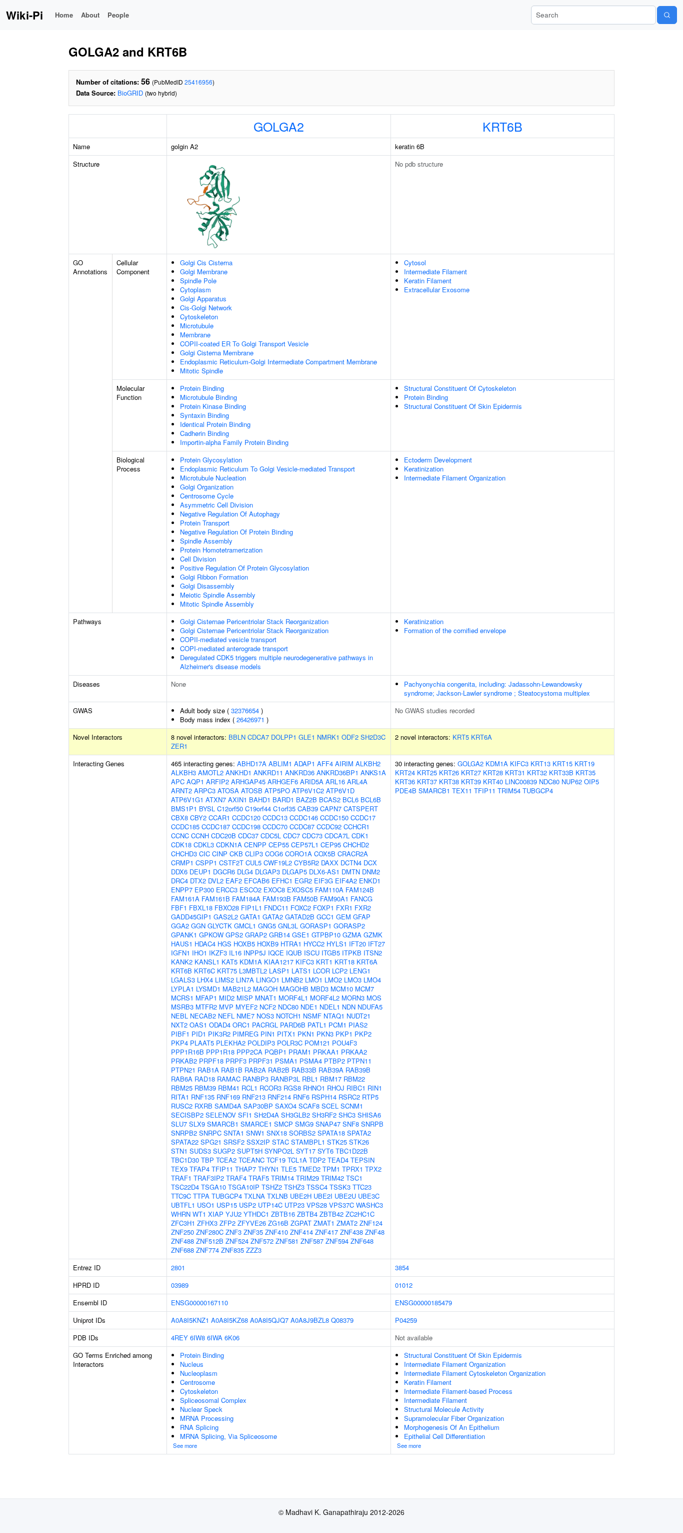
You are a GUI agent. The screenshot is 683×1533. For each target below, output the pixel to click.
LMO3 (353, 979)
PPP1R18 (220, 1052)
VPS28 (316, 1205)
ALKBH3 (183, 772)
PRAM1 (299, 1052)
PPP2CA (249, 1052)
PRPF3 (236, 1061)
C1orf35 (284, 808)
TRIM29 (307, 1178)
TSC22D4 (185, 1187)
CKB (236, 853)
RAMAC (228, 1079)
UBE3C (369, 1196)
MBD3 (319, 988)
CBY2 (198, 817)
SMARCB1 (222, 1124)
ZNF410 (276, 1232)
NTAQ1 (334, 1015)
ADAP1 (304, 763)
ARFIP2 (217, 781)
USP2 (247, 1205)
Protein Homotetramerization (221, 550)
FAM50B (305, 898)
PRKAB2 (184, 1061)
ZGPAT (301, 1223)
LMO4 (372, 979)
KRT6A (481, 737)
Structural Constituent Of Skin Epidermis (463, 406)
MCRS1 (182, 997)
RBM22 (354, 1079)
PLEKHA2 (231, 1043)
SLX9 (197, 1124)
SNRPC (210, 1133)
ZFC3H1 (183, 1223)
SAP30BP (258, 1106)
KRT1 (324, 961)
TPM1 (331, 1169)
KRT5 (460, 737)
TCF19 (276, 1160)
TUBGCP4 (227, 1196)
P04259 (406, 1320)
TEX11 (462, 790)
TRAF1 (181, 1178)
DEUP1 (200, 871)
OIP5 (591, 781)
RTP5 (370, 1097)
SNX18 (276, 1133)
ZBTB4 (307, 1214)
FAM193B (276, 898)
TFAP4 (200, 1169)
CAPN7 (331, 808)
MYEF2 (247, 1006)
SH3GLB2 (295, 1115)
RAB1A (208, 1070)
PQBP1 (275, 1052)
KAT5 (230, 961)
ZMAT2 (347, 1223)
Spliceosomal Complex (213, 1400)
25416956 (198, 82)
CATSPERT (361, 808)
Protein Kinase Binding (213, 406)
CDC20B (223, 835)
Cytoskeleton (199, 316)
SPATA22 (184, 1142)
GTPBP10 (326, 934)
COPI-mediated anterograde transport (234, 648)
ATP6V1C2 (308, 790)
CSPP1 (206, 862)
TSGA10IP (244, 1187)
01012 (403, 1285)
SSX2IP (258, 1142)
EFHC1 (282, 880)
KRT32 (537, 772)
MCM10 (341, 988)
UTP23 (294, 1205)
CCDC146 (304, 817)
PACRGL (265, 1025)
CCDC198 (246, 826)
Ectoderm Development (438, 459)
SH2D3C (373, 737)
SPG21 (211, 1142)
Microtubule (197, 325)
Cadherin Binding (204, 433)
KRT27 (471, 772)
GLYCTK (220, 925)
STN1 (179, 1151)
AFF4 (325, 763)
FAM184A (246, 898)
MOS (374, 997)
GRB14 (279, 934)
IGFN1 (180, 952)
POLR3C (289, 1043)
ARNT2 (181, 790)
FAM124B (360, 889)
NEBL (179, 1015)
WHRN (180, 1214)
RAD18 (204, 1079)
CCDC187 (216, 826)
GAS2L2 (226, 916)
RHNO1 (314, 1088)
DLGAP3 (267, 871)
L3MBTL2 (253, 970)
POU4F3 (344, 1043)
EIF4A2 (346, 880)
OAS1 (198, 1025)
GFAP (361, 916)
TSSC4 (317, 1187)
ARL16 (335, 781)
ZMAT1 (324, 1223)
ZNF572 (262, 1241)
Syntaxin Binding (204, 415)
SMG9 (304, 1124)
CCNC (180, 835)
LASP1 (279, 970)
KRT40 (493, 781)
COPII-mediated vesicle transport (228, 639)
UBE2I (323, 1196)
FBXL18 (200, 907)
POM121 (317, 1043)
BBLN (237, 737)
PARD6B (293, 1025)
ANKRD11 (268, 772)
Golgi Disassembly (207, 586)
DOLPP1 (283, 737)
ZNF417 (326, 1232)
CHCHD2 (356, 844)
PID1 (199, 1034)
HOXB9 (267, 943)
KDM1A (251, 961)
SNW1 (255, 1133)
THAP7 (245, 1169)
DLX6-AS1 (324, 871)
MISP (244, 997)
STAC (280, 1142)
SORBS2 (302, 1133)
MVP (226, 1006)
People (118, 15)
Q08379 (342, 1320)
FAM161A (185, 898)
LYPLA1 (182, 988)
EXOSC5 (300, 889)
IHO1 (199, 952)
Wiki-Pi (24, 15)
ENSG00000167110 (199, 1302)
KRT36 (405, 781)
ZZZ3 (254, 1250)
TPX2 (373, 1169)
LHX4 (205, 979)
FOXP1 (323, 907)
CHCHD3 (184, 853)
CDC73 (312, 835)
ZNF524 (237, 1241)
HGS (225, 943)
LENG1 (360, 970)
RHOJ (335, 1088)
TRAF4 (236, 1178)
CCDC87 (302, 826)
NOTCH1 (288, 1015)
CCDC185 (185, 826)
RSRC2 (349, 1097)
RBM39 (205, 1088)
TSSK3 (340, 1187)
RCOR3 (271, 1088)
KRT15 (562, 763)
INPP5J (255, 952)
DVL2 (216, 880)
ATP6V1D (340, 790)
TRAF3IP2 (209, 1178)
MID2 (226, 997)
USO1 (205, 1205)
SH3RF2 (324, 1115)
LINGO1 (268, 979)
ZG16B (278, 1223)
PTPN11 (359, 1061)
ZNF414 (301, 1232)
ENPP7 (181, 889)
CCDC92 (329, 826)
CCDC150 (334, 817)
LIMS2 (224, 979)
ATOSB (251, 790)
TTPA (201, 1196)
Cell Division (198, 559)
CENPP (255, 844)
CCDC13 (275, 817)
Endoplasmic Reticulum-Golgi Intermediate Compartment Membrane (278, 361)
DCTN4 (351, 862)
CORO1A (298, 853)
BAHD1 (259, 799)
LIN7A (245, 979)
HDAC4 (205, 943)
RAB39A (331, 1070)
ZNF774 (207, 1250)
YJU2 (234, 1214)
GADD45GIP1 (191, 916)
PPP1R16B (187, 1052)
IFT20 (357, 943)
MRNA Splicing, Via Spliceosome (228, 1436)
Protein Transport (205, 523)
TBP (207, 1160)
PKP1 (344, 1034)
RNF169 (228, 1097)
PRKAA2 (354, 1052)
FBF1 (179, 907)
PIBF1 (180, 1034)
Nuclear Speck (201, 1409)
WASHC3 (369, 1205)
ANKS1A (373, 772)
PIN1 (267, 1034)
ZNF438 (351, 1232)
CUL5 (254, 862)
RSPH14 (324, 1097)
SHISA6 (369, 1115)
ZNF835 (232, 1250)
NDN (349, 1006)
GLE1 (306, 737)
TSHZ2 (272, 1187)
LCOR (321, 970)
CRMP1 (182, 862)
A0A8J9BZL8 (309, 1320)
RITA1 (180, 1097)
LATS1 (301, 970)
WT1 (199, 1214)
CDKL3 (204, 844)
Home (64, 15)
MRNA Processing (207, 1418)
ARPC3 (205, 790)
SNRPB (372, 1124)
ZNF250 (182, 1232)
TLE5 (288, 1169)
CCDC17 (363, 817)
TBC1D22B (352, 1151)
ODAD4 (219, 1025)
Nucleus (192, 1364)
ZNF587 (312, 1241)
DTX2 (198, 880)
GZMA (352, 934)
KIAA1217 (279, 961)
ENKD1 (369, 880)
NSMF (312, 1015)
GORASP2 (349, 925)
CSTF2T (231, 862)
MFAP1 (206, 997)
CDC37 (248, 835)
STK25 (337, 1142)
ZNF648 (362, 1241)
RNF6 (301, 1097)
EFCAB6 (257, 880)
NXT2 (179, 1025)
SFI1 (245, 1115)
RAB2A (255, 1070)
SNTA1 (234, 1133)
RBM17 (331, 1079)
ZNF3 (234, 1232)
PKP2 (363, 1034)
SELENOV (221, 1115)
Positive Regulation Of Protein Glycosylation (244, 568)
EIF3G (323, 880)
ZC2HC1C (360, 1214)
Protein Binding (202, 388)
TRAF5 (258, 1178)
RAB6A (181, 1079)
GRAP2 (256, 934)
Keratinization (424, 468)
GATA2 (272, 916)
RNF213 (254, 1097)
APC (177, 781)
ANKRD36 (299, 772)
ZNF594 (337, 1241)
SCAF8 (309, 1106)
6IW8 (197, 1337)
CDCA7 (258, 737)
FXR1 (344, 907)
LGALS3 (183, 979)
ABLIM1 (280, 763)
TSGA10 (213, 1187)
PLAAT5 (202, 1043)
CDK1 (360, 835)
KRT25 (427, 772)
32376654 (245, 710)
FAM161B (216, 898)
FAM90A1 (334, 898)
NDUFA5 (370, 1006)
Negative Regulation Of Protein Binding (236, 532)
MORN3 (353, 997)
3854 (402, 1267)
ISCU (312, 952)
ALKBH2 (368, 763)
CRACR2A (353, 853)
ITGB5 (331, 952)
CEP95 (330, 844)
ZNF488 (182, 1241)
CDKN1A (229, 844)
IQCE (276, 952)
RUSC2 (181, 1106)
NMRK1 (328, 737)
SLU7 (179, 1124)
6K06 (232, 1337)
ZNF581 (287, 1241)
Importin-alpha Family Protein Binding (234, 442)
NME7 (245, 1015)
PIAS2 (358, 1025)
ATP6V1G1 (187, 799)
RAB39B (358, 1070)
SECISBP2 (187, 1115)
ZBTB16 (283, 1214)
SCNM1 (351, 1106)
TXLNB (277, 1196)
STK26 (359, 1142)
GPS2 (234, 934)
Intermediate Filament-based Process (458, 1391)
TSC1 (354, 1178)
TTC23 (362, 1187)
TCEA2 (226, 1160)
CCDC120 (246, 817)
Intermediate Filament (435, 271)
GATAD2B (299, 916)
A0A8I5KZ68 (229, 1320)
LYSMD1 (208, 988)
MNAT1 (265, 997)
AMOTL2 (211, 772)
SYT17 (306, 1151)
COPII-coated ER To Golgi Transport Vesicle (244, 343)
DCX (370, 862)
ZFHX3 (207, 1223)
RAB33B (304, 1070)
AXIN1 (237, 799)
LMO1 (313, 979)
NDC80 (288, 1006)
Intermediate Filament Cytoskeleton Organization (475, 1373)
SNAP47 (328, 1124)
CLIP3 (254, 853)
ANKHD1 (239, 772)
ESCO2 (251, 889)
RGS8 (292, 1088)
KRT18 (344, 961)
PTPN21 (183, 1070)
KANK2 (181, 961)
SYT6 (326, 1151)
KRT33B (561, 772)
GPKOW (211, 934)
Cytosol (415, 262)
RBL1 (310, 1079)
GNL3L (288, 925)
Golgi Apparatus (203, 298)
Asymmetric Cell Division (216, 504)
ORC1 (241, 1025)
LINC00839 (521, 781)
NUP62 (572, 781)
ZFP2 (228, 1223)
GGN (198, 925)
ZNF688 (182, 1250)
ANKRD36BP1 (337, 772)
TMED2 (309, 1169)
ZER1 (179, 746)
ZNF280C (210, 1232)
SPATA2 (359, 1133)
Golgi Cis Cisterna (206, 262)
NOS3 (265, 1015)
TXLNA (254, 1196)
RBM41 (229, 1088)
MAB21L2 (236, 988)
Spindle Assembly (206, 541)
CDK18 (181, 844)
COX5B (325, 853)
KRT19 (584, 763)
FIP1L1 (251, 907)
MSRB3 (182, 1006)
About (90, 15)
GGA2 (180, 925)
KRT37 (427, 781)
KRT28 (493, 772)
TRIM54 (509, 790)
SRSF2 (234, 1142)
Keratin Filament (428, 280)
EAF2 (234, 880)
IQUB (294, 952)
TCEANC (251, 1160)
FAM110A (329, 889)
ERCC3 (227, 889)
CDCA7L (337, 835)
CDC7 (291, 835)
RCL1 (250, 1088)
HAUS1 (181, 943)
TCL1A (297, 1160)
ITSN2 (373, 952)
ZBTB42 (332, 1214)
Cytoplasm (195, 289)
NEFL (226, 1015)
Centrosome (197, 1382)
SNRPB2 (184, 1133)
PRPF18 (211, 1061)
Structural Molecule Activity (444, 1409)
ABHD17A (251, 763)
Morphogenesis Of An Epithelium (452, 1427)
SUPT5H (249, 1151)
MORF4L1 (293, 997)
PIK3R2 (219, 1034)
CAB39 (308, 808)
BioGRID (130, 93)
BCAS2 (329, 799)
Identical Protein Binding (215, 424)
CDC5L (270, 835)
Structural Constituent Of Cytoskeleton (460, 388)
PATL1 (317, 1025)
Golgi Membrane (204, 271)
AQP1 (195, 781)
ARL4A (357, 781)
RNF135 (202, 1097)
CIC (204, 853)
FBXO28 (226, 907)
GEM (343, 916)
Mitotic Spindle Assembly (217, 604)
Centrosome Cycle (207, 495)
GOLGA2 (279, 126)
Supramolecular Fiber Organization (454, 1418)
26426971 (250, 719)
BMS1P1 (184, 808)
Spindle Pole (198, 280)
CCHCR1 (357, 826)
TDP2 (317, 1160)
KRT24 (405, 772)
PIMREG (245, 1034)
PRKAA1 (326, 1052)
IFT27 (376, 943)
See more (185, 1445)
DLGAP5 (294, 871)
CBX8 (179, 817)
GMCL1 (245, 925)
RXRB (203, 1106)
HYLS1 (336, 943)
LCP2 (340, 970)
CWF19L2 (278, 862)
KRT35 (586, 772)
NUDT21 (358, 1015)
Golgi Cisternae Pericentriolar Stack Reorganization (254, 621)
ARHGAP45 (248, 781)
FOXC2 (300, 907)
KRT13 (540, 763)
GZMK (373, 934)
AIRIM (344, 763)
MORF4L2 (325, 997)
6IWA (214, 1337)
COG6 (274, 853)
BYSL (207, 808)
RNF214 (279, 1097)
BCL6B (370, 799)
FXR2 (362, 907)
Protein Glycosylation (211, 459)
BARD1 (283, 799)
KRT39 (471, 781)
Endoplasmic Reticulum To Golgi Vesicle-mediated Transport (267, 468)
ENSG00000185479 (423, 1302)
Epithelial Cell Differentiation (444, 1436)
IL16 (235, 952)
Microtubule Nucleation (213, 477)
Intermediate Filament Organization (455, 477)
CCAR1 (219, 817)
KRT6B (502, 126)
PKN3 (325, 1034)
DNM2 (371, 871)
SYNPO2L (279, 1151)
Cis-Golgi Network (206, 307)
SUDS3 (200, 1151)
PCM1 (337, 1025)
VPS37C (341, 1205)
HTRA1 (291, 943)
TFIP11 (222, 1169)
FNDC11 (276, 907)
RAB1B (231, 1070)
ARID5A (312, 781)
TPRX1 (352, 1169)
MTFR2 (206, 1006)
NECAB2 (203, 1015)
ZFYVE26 (252, 1223)
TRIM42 (332, 1178)
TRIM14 (282, 1178)
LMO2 (333, 979)
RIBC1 (356, 1088)
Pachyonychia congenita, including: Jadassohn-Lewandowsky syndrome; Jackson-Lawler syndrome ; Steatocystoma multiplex (497, 688)
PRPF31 (260, 1061)
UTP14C (270, 1205)
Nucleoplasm (199, 1373)
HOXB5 (244, 943)
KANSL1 (207, 961)
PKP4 (179, 1043)
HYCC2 (314, 943)
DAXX (329, 862)
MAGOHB (294, 988)
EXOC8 (274, 889)
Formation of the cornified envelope (455, 630)
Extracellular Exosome (437, 289)
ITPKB (352, 952)
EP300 (204, 889)
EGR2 (303, 880)
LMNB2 (292, 979)
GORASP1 (316, 925)
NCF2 (268, 1006)
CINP (220, 853)
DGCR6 (224, 871)
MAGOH (265, 988)
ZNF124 (371, 1223)
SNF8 (350, 1124)
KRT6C (204, 970)
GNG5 (267, 925)
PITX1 (286, 1034)
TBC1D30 (185, 1160)
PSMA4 (311, 1061)
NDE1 (309, 1006)
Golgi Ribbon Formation (214, 577)
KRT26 (449, 772)
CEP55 (278, 844)
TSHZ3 (294, 1187)
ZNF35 (253, 1232)
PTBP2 (334, 1061)
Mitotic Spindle (201, 370)
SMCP (283, 1124)
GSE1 (301, 934)
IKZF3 (218, 952)
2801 (178, 1267)
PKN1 (306, 1034)
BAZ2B (306, 799)
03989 (179, 1285)
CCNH (200, 835)
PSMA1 (286, 1061)
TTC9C (181, 1196)
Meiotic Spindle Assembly (218, 595)
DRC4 (179, 880)
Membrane (195, 334)
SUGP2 (224, 1151)
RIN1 (375, 1088)
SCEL (330, 1106)
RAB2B (279, 1070)
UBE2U (345, 1196)
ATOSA (228, 790)
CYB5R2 (306, 862)
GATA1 (250, 916)
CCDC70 (275, 826)
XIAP (216, 1214)
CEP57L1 (304, 844)
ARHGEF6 (283, 781)
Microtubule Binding (208, 397)
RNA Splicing (199, 1427)
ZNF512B (210, 1241)
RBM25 (181, 1088)
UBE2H (301, 1196)
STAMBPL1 (308, 1142)
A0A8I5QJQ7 (269, 1320)
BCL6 (350, 799)
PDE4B (405, 790)
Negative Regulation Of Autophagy (230, 514)
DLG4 (245, 871)
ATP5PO (277, 790)
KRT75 (227, 970)
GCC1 (325, 916)
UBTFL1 (183, 1205)
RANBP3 (255, 1079)
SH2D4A (266, 1115)
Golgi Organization (207, 486)
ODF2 (350, 737)
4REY (179, 1337)
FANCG (361, 898)
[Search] (667, 15)
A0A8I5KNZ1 (190, 1320)
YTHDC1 (256, 1214)
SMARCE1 (256, 1124)
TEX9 (179, 1169)
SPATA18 (331, 1133)
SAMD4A (228, 1106)
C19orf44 (258, 808)
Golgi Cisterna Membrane (217, 352)
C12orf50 (230, 808)
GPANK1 (184, 934)
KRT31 (515, 772)
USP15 (226, 1205)
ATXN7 (216, 799)
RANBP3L (285, 1079)
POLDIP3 (261, 1043)
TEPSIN (362, 1160)
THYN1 (268, 1169)
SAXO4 (285, 1106)
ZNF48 (374, 1232)
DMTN (351, 871)
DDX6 (179, 871)
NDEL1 (330, 1006)
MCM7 (364, 988)
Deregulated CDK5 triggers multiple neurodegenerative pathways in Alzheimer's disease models (276, 662)
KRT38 (449, 781)
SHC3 (347, 1115)
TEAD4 (338, 1160)
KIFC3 (305, 961)
